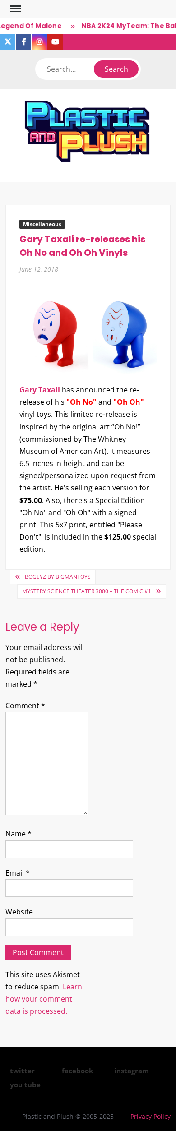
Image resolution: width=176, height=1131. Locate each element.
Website (19, 912)
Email (17, 873)
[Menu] (14, 9)
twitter (22, 1070)
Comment (25, 706)
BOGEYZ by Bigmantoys (58, 577)
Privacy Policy (150, 1116)
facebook (77, 1070)
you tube (25, 1084)
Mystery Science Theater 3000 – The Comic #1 (86, 591)
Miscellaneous (42, 224)
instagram (131, 1070)
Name (18, 834)
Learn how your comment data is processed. (43, 999)
